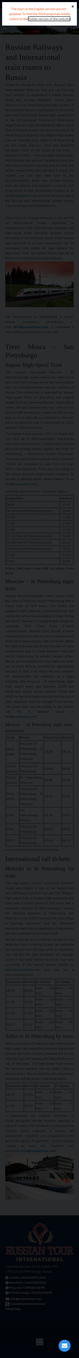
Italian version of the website (49, 19)
